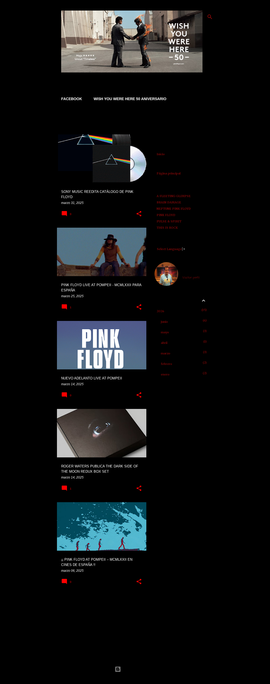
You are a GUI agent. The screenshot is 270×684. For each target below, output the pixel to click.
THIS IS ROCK (167, 227)
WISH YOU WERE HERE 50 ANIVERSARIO (130, 99)
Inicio (161, 154)
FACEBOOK (71, 99)
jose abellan (191, 271)
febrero (166, 364)
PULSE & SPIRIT (169, 221)
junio (164, 322)
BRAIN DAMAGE (169, 202)
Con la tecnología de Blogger (138, 669)
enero (165, 374)
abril (164, 343)
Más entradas (102, 602)
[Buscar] (210, 17)
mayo (165, 332)
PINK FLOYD (166, 215)
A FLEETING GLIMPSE (174, 196)
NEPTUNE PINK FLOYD (174, 209)
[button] (139, 214)
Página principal (169, 173)
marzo (165, 353)
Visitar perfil (191, 278)
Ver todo (68, 125)
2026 (160, 311)
